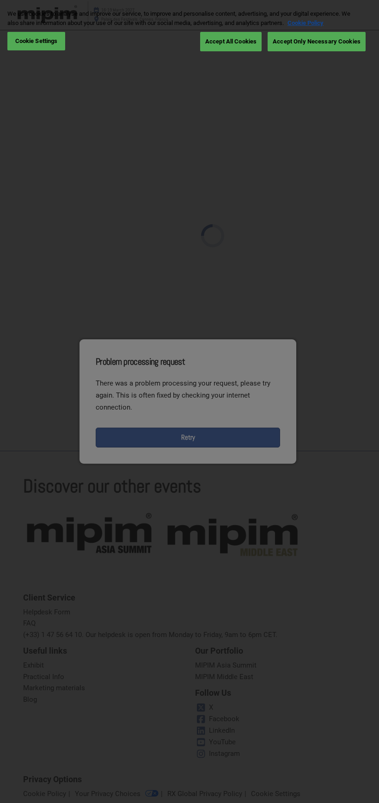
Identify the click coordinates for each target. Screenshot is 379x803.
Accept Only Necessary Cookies (317, 41)
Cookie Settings (36, 40)
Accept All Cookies (231, 41)
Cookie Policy (305, 22)
